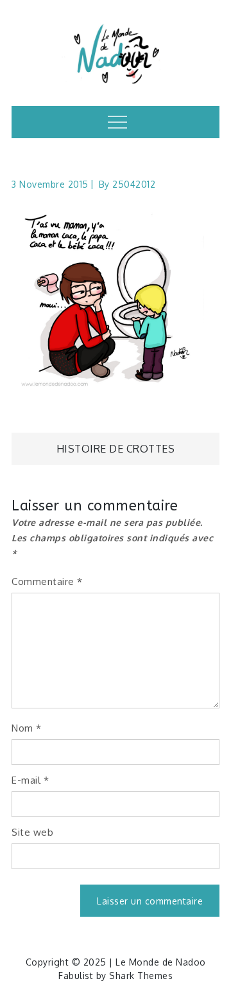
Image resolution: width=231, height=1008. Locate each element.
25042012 (133, 184)
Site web (32, 832)
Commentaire (47, 581)
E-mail (30, 780)
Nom (27, 728)
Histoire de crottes (115, 448)
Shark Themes (141, 975)
